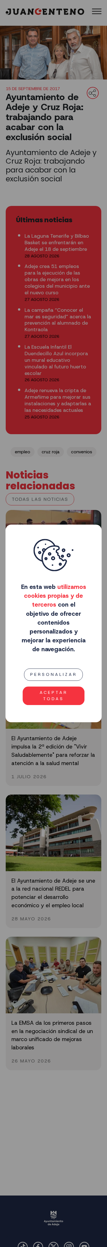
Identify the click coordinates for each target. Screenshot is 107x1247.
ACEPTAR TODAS (54, 696)
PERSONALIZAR (53, 674)
